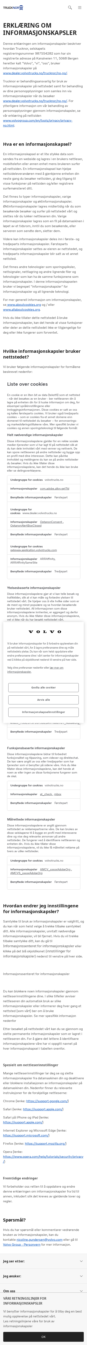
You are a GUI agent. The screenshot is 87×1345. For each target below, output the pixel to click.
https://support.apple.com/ (43, 1109)
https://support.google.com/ (47, 1101)
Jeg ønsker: (12, 1276)
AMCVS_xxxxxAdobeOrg (26, 873)
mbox (57, 794)
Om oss (9, 1291)
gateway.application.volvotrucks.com (33, 550)
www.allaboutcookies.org (21, 310)
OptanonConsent (51, 522)
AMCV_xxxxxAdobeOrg (55, 869)
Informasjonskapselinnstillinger (43, 712)
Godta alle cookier (43, 687)
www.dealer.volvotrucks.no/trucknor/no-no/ (35, 73)
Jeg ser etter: (13, 1261)
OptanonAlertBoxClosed (25, 525)
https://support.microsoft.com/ (26, 1135)
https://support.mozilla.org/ (45, 1143)
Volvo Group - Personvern (21, 1244)
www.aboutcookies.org (23, 305)
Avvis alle (43, 699)
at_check (46, 794)
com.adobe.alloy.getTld (54, 488)
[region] (43, 672)
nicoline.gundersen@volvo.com (40, 1240)
